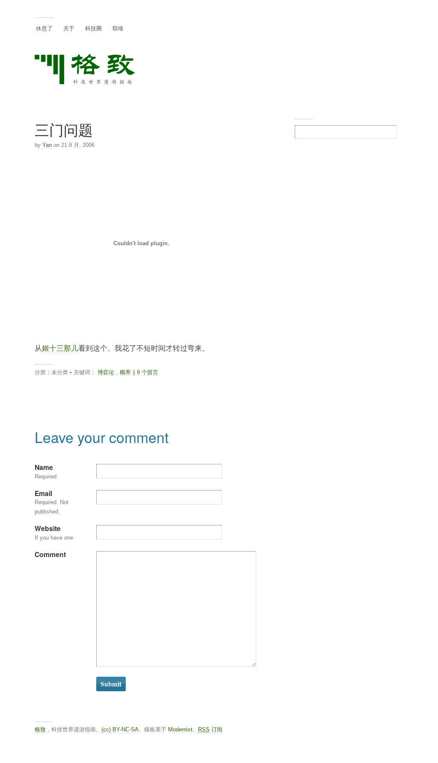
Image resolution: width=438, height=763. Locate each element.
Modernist (180, 729)
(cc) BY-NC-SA (120, 729)
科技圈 (93, 28)
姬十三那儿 (60, 348)
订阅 (210, 729)
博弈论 (106, 372)
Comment (50, 554)
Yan (47, 145)
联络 (118, 28)
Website (48, 528)
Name (44, 467)
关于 (68, 28)
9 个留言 (147, 372)
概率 (125, 372)
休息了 (44, 28)
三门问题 (64, 129)
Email (43, 493)
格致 (40, 729)
